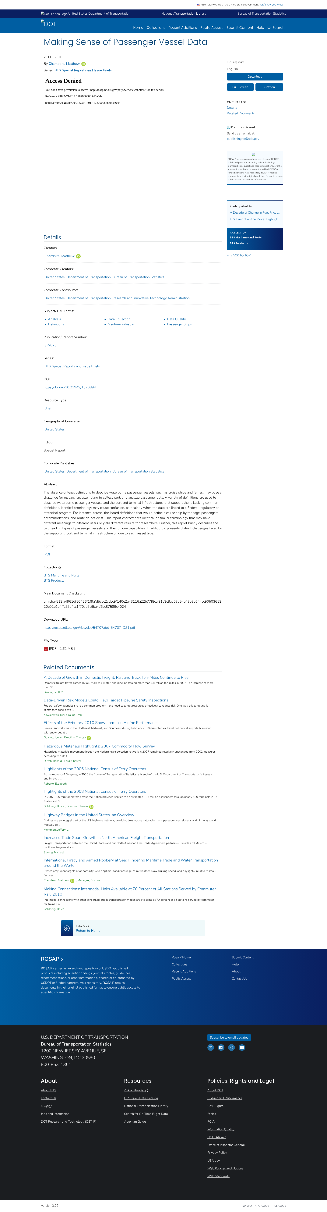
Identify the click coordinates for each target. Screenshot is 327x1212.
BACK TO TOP (240, 255)
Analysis (54, 319)
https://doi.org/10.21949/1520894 (70, 387)
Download (255, 76)
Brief (47, 408)
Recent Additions (183, 27)
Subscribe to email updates (229, 1037)
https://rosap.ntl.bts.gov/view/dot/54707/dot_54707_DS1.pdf (89, 627)
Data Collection (119, 319)
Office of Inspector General (226, 1145)
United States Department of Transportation (99, 13)
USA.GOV (280, 1206)
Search (278, 27)
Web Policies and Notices (225, 1168)
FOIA (211, 1121)
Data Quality (176, 319)
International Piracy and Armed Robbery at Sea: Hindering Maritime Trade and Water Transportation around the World (131, 862)
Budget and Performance (224, 1098)
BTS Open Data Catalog (141, 1098)
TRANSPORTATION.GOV (254, 1206)
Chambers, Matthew (65, 63)
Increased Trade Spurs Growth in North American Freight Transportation (106, 837)
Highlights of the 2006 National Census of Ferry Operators (95, 769)
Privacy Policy (217, 1152)
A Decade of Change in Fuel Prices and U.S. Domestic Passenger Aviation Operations (255, 212)
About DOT (215, 1090)
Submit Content (240, 27)
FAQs (45, 1106)
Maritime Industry (121, 324)
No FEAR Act (216, 1137)
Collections (156, 27)
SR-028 (50, 345)
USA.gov (213, 1160)
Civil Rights (215, 1106)
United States (54, 429)
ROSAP (50, 959)
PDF (47, 554)
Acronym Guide (135, 1121)
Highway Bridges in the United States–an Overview (89, 815)
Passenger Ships (179, 324)
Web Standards (218, 1176)
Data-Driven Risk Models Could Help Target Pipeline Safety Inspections (106, 700)
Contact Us (239, 978)
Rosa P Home (181, 957)
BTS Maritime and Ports (61, 575)
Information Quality (220, 1129)
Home (138, 27)
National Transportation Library (146, 1106)
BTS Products (54, 580)
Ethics (211, 1114)
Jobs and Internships (55, 1114)
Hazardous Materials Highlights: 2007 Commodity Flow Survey (99, 746)
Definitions (56, 324)
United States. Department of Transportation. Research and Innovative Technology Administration (117, 298)
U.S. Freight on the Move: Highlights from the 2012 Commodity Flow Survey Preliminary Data (255, 219)
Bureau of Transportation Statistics (261, 13)
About (236, 971)
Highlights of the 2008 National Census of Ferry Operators (95, 791)
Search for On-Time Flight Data (146, 1114)
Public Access (211, 27)
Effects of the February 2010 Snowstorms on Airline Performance (101, 722)
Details (232, 107)
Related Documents (241, 113)
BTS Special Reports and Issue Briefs (83, 70)
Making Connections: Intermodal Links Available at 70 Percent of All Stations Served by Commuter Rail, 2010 (130, 891)
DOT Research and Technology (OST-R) (68, 1121)
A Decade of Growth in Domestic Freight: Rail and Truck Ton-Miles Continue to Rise (116, 677)
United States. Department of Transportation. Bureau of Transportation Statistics (104, 277)
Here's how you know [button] (271, 4)
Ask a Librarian (134, 1090)
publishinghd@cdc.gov (243, 139)
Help (260, 27)
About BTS (48, 1090)
